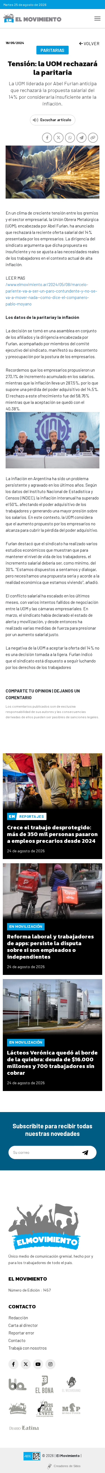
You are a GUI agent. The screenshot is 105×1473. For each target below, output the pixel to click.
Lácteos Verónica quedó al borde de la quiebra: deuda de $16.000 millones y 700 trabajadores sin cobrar (52, 1062)
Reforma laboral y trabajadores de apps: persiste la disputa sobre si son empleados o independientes (50, 946)
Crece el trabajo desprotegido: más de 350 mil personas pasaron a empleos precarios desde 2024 (52, 834)
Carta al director (23, 1325)
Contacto (16, 1340)
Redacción (18, 1317)
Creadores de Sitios (67, 1466)
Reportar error (21, 1332)
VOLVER (91, 43)
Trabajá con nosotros (27, 1347)
